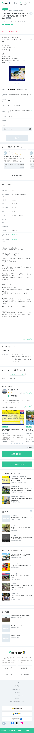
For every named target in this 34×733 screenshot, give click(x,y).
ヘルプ (17, 682)
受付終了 (28, 730)
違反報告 (29, 447)
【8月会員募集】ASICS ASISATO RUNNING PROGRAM (21, 479)
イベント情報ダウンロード (17, 464)
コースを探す (25, 674)
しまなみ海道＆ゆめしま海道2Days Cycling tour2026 (21, 499)
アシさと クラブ (13, 390)
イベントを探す (9, 668)
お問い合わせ (17, 686)
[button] (11, 443)
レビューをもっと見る (17, 175)
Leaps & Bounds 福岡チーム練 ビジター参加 (21, 596)
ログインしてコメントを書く (17, 374)
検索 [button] (21, 4)
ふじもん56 (11, 152)
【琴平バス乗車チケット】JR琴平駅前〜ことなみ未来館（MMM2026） (21, 554)
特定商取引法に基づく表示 (17, 701)
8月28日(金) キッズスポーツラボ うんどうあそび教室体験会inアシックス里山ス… (21, 489)
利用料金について (17, 689)
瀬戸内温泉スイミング (16, 625)
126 (27, 393)
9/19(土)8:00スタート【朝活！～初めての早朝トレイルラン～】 (21, 586)
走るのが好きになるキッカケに (12, 156)
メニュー (30, 4)
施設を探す (9, 674)
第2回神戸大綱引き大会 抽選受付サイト (21, 517)
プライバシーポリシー (17, 695)
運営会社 (17, 698)
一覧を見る (28, 406)
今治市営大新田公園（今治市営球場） (20, 615)
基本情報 (3, 730)
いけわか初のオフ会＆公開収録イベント (21, 566)
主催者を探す (25, 668)
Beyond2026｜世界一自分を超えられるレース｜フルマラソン (21, 538)
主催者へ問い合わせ (17, 454)
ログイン (25, 4)
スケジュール (12, 730)
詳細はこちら (15, 234)
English (17, 3)
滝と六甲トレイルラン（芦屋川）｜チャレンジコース (21, 528)
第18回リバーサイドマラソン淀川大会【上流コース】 (20, 576)
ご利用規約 (17, 692)
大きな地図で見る (27, 339)
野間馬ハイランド (15, 635)
